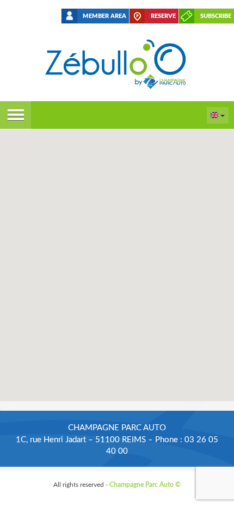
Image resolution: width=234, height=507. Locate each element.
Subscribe (215, 16)
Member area (104, 16)
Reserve (163, 16)
